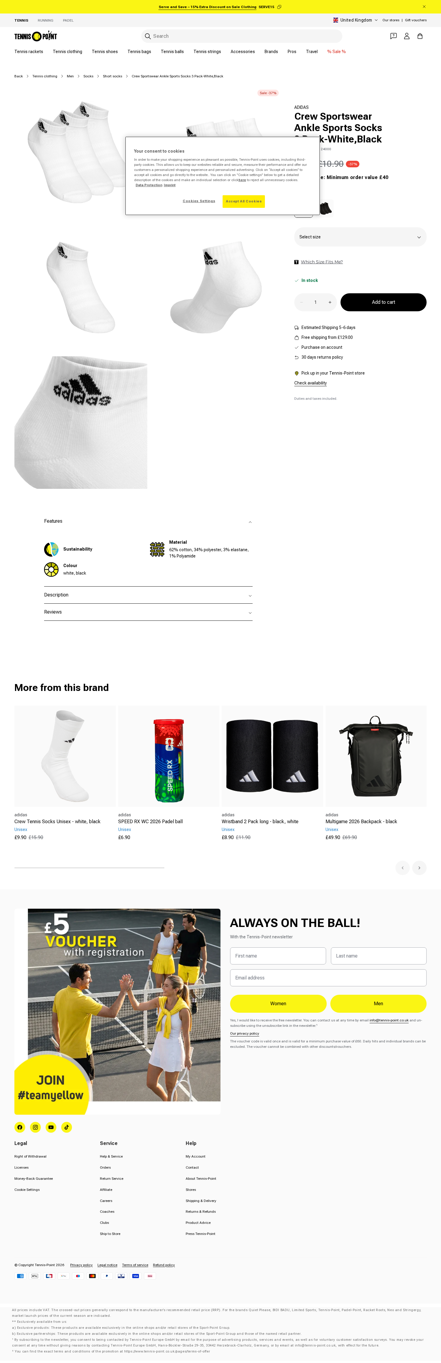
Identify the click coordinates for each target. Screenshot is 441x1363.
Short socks (112, 76)
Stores (191, 1190)
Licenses (21, 1167)
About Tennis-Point (201, 1178)
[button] (402, 868)
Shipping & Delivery (201, 1201)
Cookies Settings (199, 201)
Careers (106, 1201)
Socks (88, 76)
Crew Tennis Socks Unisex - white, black (57, 821)
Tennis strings (207, 51)
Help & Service (111, 1156)
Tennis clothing (67, 51)
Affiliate (106, 1190)
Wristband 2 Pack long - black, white (260, 821)
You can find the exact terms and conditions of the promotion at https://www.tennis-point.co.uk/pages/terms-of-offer (112, 1351)
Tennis (21, 20)
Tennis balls (172, 51)
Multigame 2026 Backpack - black (361, 821)
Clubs (104, 1223)
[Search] (147, 36)
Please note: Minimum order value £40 (341, 177)
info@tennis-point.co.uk (389, 1020)
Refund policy (164, 1265)
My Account (196, 1156)
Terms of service (135, 1265)
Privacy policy (81, 1265)
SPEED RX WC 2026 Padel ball (150, 821)
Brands (271, 51)
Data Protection (149, 185)
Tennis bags (139, 51)
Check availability (310, 383)
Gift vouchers (416, 20)
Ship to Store (110, 1234)
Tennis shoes (105, 51)
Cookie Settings (27, 1190)
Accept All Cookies (244, 201)
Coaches (107, 1211)
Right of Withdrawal (30, 1156)
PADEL (68, 20)
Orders (105, 1167)
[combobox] (241, 36)
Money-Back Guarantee (33, 1178)
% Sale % (336, 51)
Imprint (170, 185)
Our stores (390, 20)
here (242, 180)
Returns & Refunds (201, 1211)
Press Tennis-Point (200, 1234)
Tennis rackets (28, 51)
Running (45, 20)
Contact (192, 1167)
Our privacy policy (244, 1033)
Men (70, 76)
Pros (292, 51)
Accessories (243, 51)
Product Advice (198, 1223)
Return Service (111, 1178)
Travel (312, 51)
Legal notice (107, 1265)
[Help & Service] (393, 36)
